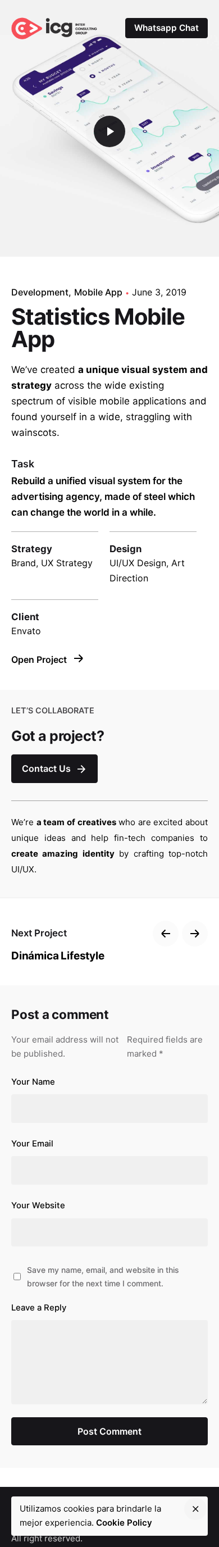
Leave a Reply (38, 1308)
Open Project (40, 659)
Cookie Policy (124, 1522)
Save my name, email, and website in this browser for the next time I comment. (103, 1276)
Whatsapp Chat (166, 27)
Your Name (33, 1082)
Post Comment (109, 1431)
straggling (148, 416)
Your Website (38, 1205)
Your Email (32, 1144)
